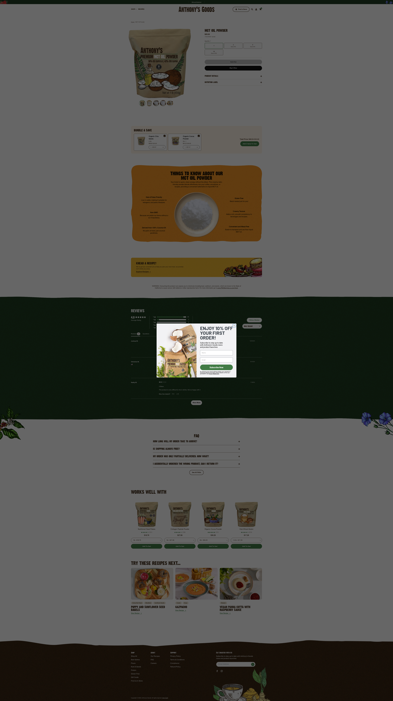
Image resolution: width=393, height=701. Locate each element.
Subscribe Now (216, 367)
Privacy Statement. (214, 374)
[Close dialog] (234, 326)
